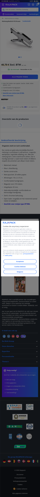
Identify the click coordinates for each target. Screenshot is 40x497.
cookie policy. (8, 255)
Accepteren (20, 261)
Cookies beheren (20, 267)
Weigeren (20, 272)
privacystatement (28, 254)
